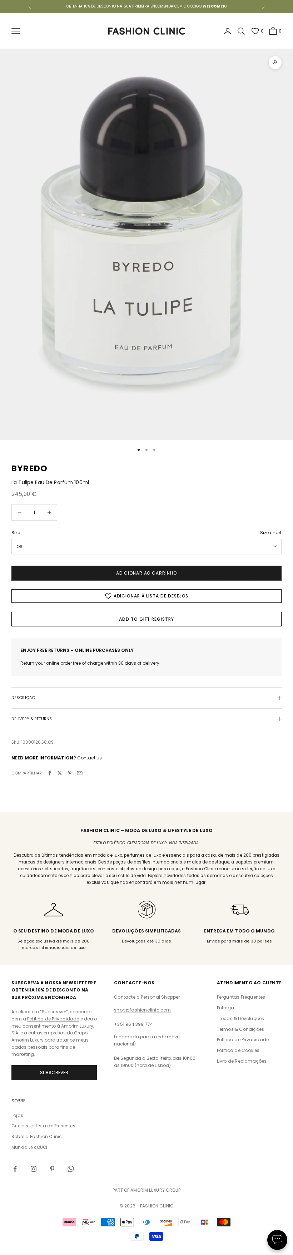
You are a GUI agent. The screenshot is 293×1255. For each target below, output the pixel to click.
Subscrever (54, 1072)
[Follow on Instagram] (33, 1168)
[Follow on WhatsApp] (70, 1168)
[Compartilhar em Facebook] (50, 773)
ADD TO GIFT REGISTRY (146, 619)
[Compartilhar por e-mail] (80, 773)
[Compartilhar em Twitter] (60, 773)
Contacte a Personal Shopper (147, 997)
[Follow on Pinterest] (52, 1168)
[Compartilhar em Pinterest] (70, 773)
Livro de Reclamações (242, 1061)
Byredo (29, 468)
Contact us (89, 758)
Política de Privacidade (53, 1019)
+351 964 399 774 (133, 1024)
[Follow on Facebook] (15, 1168)
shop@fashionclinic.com (142, 1010)
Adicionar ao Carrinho (146, 573)
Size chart (271, 533)
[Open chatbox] (277, 1240)
